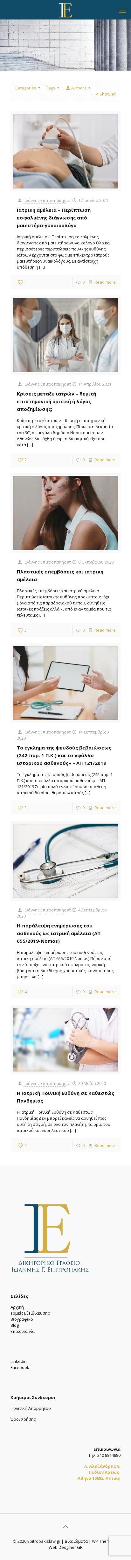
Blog (14, 1325)
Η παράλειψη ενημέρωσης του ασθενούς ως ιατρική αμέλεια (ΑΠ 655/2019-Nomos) (59, 933)
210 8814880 (109, 1455)
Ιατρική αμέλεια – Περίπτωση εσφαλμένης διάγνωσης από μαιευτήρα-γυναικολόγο (54, 217)
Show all (108, 94)
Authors (78, 88)
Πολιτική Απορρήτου (30, 1408)
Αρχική (17, 1307)
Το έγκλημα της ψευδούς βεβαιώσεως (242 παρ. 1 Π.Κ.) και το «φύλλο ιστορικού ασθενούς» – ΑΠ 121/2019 (64, 755)
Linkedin (18, 1361)
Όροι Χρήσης (23, 1419)
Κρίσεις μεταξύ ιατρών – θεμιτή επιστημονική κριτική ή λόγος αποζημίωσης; (56, 401)
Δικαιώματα (76, 1541)
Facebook (19, 1367)
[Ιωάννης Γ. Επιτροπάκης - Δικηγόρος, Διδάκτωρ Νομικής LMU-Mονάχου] (65, 10)
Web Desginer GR (66, 1547)
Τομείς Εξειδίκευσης (30, 1313)
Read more (105, 282)
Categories (25, 88)
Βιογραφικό (21, 1319)
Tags (50, 88)
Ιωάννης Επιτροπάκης (45, 200)
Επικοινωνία (22, 1331)
